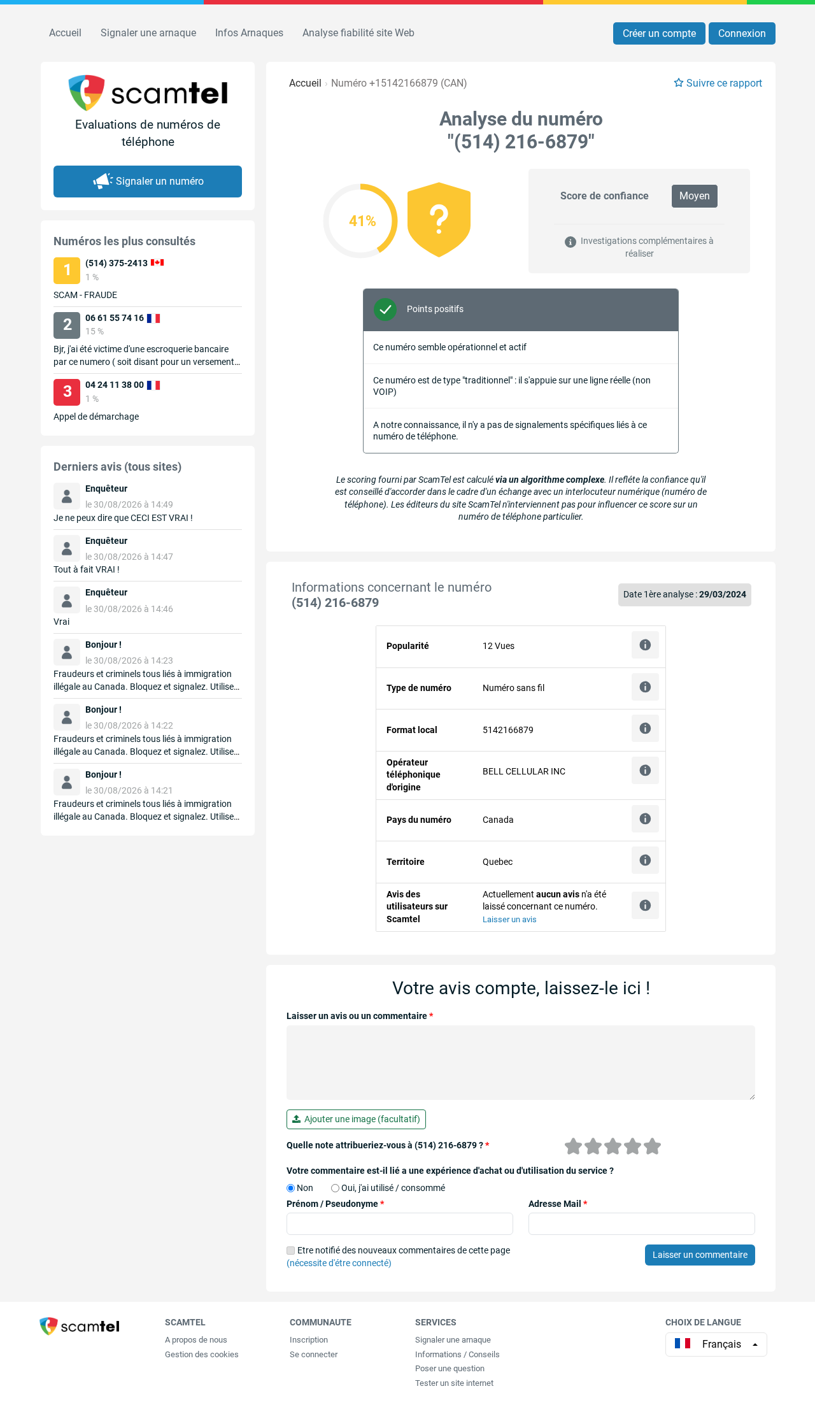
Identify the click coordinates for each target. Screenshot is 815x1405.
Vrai (61, 622)
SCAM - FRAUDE (85, 295)
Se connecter (313, 1354)
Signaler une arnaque (148, 33)
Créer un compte (659, 33)
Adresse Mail (557, 1204)
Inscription (309, 1339)
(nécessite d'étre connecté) (339, 1263)
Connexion (742, 33)
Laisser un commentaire (700, 1255)
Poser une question (450, 1368)
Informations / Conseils (457, 1354)
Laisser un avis (510, 919)
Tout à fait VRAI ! (86, 569)
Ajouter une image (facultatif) (360, 1119)
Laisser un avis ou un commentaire (360, 1016)
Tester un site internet (454, 1383)
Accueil (65, 33)
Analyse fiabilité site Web (358, 33)
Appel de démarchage (96, 416)
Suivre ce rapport (724, 83)
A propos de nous (196, 1339)
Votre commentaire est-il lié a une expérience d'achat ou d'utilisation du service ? (450, 1171)
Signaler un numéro (160, 181)
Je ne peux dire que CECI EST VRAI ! (123, 518)
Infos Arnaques (249, 33)
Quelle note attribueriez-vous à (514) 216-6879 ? (388, 1145)
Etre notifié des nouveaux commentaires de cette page (398, 1256)
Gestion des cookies (202, 1354)
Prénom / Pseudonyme (335, 1204)
